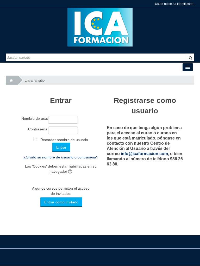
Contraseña (37, 129)
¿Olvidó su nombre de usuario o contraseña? (60, 157)
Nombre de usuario (34, 118)
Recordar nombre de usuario (64, 140)
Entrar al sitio (34, 80)
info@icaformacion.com (144, 153)
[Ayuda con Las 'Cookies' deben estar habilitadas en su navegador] (69, 171)
